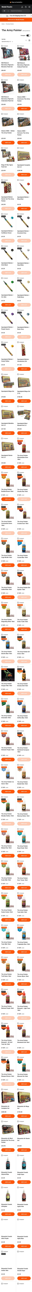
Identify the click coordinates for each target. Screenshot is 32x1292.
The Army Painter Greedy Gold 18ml (22, 684)
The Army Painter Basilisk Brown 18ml (7, 490)
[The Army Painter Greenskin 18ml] (8, 707)
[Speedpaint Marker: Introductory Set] (24, 350)
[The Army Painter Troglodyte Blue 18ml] (24, 933)
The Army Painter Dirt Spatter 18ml (23, 588)
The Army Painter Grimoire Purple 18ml (7, 749)
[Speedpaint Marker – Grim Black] (8, 254)
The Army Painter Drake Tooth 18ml (22, 620)
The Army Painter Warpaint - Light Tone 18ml (23, 1008)
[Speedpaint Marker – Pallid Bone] (24, 286)
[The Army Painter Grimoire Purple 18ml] (8, 739)
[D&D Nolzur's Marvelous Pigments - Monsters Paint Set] (8, 54)
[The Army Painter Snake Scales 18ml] (8, 901)
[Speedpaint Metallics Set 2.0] (8, 414)
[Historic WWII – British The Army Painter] (8, 122)
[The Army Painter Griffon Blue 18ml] (24, 707)
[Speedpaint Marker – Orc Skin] (8, 286)
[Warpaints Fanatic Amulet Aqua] (24, 1259)
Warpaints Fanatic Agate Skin (22, 1205)
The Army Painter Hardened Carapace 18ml (23, 750)
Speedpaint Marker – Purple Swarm (7, 328)
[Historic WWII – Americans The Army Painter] (24, 88)
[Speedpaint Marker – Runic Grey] (24, 318)
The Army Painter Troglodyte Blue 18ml (23, 943)
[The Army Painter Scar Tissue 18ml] (24, 869)
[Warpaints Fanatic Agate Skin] (24, 1195)
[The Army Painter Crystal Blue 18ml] (24, 546)
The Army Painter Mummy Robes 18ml (23, 815)
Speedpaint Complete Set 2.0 (23, 166)
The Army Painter (10, 24)
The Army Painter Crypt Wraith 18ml (6, 556)
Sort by (3, 39)
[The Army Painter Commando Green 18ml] (8, 512)
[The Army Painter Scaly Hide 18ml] (8, 869)
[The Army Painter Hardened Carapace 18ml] (24, 739)
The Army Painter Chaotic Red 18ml (22, 490)
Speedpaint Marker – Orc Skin (7, 296)
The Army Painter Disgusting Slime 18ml (7, 620)
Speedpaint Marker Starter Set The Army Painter (7, 199)
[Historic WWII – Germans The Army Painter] (24, 122)
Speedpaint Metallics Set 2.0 (7, 424)
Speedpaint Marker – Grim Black (7, 264)
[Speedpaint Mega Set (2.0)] (24, 382)
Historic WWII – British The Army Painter (8, 132)
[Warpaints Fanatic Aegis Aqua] (24, 1163)
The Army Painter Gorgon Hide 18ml (6, 684)
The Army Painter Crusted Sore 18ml (22, 522)
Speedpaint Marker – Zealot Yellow (7, 360)
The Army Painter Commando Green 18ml (6, 523)
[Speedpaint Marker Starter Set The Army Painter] (8, 188)
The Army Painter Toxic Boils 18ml (22, 911)
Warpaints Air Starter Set (23, 1139)
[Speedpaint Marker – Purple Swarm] (8, 318)
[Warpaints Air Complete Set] (8, 1097)
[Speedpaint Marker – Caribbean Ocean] (8, 222)
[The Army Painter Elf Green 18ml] (24, 642)
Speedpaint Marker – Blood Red (23, 198)
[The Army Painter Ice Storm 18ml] (8, 773)
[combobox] (16, 11)
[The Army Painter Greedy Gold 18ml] (24, 675)
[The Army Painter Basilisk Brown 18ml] (8, 480)
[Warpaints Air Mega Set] (24, 1097)
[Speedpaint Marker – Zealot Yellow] (8, 350)
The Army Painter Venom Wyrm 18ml (23, 975)
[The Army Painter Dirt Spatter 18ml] (24, 578)
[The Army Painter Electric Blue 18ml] (8, 642)
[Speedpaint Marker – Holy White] (24, 254)
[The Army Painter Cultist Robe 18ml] (8, 578)
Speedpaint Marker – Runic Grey (23, 328)
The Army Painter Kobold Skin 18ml (22, 783)
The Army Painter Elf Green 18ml (23, 652)
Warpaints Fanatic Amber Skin (6, 1269)
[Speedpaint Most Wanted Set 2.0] (24, 414)
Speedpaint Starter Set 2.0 (6, 456)
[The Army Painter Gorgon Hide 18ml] (8, 674)
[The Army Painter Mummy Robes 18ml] (24, 805)
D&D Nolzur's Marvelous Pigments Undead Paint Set (23, 65)
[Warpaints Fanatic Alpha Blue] (24, 1227)
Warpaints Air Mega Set (23, 1107)
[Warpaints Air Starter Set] (24, 1129)
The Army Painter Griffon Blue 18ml (22, 717)
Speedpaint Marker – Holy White (23, 264)
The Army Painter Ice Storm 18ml (7, 783)
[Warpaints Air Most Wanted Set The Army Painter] (8, 1129)
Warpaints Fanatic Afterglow (6, 1205)
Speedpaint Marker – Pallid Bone (23, 296)
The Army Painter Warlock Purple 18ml (7, 1007)
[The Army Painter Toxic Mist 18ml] (8, 933)
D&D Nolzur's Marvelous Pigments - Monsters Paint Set (7, 65)
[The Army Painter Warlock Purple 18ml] (8, 997)
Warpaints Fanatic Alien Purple (6, 1237)
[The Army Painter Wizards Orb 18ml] (24, 1065)
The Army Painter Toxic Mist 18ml (6, 943)
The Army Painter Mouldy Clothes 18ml (7, 815)
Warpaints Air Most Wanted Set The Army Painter (7, 1140)
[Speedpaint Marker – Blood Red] (24, 188)
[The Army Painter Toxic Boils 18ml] (24, 901)
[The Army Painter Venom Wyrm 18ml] (24, 965)
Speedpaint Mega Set (7, 391)
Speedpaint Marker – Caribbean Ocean (7, 232)
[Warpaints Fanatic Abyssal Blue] (8, 1163)
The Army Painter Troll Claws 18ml (6, 975)
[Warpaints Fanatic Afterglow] (8, 1195)
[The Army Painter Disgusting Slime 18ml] (8, 610)
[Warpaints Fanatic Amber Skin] (8, 1259)
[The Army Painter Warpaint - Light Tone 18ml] (24, 997)
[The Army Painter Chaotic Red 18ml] (24, 480)
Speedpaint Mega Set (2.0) (23, 392)
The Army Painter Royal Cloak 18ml (22, 847)
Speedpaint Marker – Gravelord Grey (23, 232)
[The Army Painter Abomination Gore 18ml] (24, 446)
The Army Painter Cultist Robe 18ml (6, 588)
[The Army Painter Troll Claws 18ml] (8, 965)
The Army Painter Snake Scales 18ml (7, 911)
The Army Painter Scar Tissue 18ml (22, 879)
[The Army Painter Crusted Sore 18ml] (24, 512)
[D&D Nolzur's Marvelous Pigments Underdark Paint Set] (8, 88)
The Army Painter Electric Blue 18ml (6, 652)
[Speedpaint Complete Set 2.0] (24, 156)
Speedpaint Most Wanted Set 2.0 (22, 424)
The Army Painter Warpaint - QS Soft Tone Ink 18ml (6, 1042)
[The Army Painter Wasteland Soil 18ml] (24, 1031)
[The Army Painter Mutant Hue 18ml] (8, 837)
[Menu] (29, 7)
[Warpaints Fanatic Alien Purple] (8, 1227)
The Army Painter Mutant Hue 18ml (6, 847)
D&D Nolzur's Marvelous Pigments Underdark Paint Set (7, 99)
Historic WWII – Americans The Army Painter (23, 99)
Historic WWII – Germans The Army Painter (23, 133)
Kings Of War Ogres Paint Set (7, 166)
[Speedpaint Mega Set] (8, 382)
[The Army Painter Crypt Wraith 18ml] (8, 546)
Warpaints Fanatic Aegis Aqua (22, 1173)
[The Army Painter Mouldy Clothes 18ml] (8, 805)
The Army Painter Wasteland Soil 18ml (23, 1041)
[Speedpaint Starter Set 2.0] (8, 446)
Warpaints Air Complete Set (5, 1107)
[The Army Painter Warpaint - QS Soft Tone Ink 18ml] (8, 1031)
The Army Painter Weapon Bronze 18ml (7, 1075)
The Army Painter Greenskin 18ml (6, 716)
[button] (26, 7)
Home (3, 24)
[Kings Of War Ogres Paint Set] (8, 156)
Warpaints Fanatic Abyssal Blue (6, 1173)
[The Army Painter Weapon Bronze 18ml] (8, 1065)
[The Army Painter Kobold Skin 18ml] (24, 773)
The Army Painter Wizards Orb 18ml (22, 1075)
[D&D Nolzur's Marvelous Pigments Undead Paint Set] (24, 54)
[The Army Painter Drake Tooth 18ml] (24, 610)
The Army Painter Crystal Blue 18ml (22, 556)
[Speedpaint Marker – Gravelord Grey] (24, 222)
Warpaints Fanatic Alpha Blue (22, 1237)
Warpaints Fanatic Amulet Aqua (22, 1269)
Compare (23, 35)
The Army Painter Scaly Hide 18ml (6, 879)
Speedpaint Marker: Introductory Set (23, 360)
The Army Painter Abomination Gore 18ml (22, 457)
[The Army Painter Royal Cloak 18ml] (24, 837)
